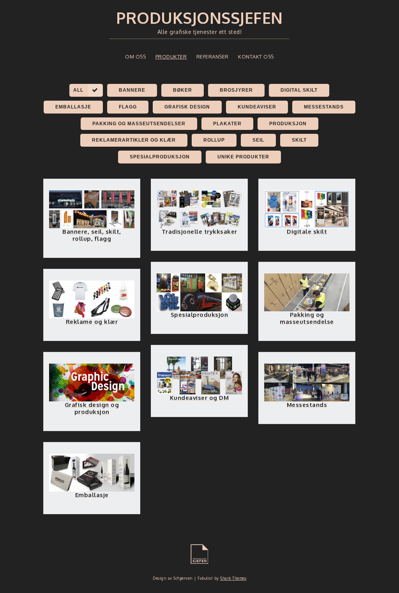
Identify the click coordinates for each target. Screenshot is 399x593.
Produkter (171, 56)
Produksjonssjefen (199, 17)
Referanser (212, 56)
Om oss (135, 56)
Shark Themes (233, 578)
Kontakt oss (256, 56)
